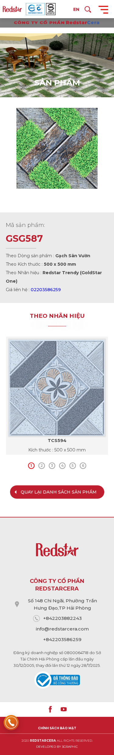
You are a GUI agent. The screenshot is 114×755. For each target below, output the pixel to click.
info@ (42, 629)
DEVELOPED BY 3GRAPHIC (57, 747)
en (76, 9)
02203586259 (46, 289)
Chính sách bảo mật (57, 728)
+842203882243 (62, 618)
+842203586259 (62, 639)
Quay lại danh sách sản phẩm (59, 492)
